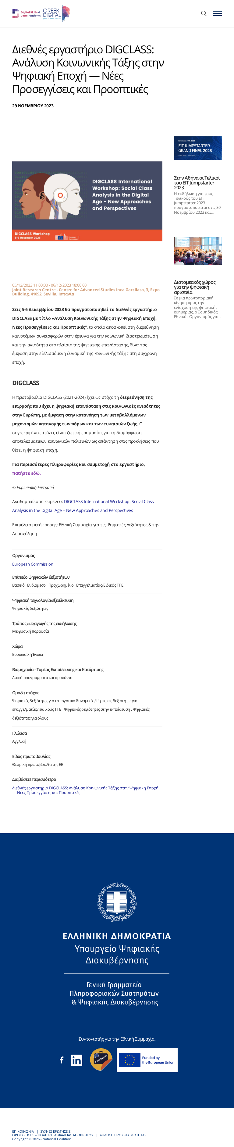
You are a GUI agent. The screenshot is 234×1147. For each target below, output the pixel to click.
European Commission (32, 564)
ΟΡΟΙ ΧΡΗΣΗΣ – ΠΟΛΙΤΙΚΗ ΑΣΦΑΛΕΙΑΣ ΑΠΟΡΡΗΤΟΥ (52, 1135)
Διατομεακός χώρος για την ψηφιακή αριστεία (194, 287)
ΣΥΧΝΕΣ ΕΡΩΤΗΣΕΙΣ (55, 1131)
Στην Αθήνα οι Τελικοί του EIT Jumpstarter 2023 (197, 182)
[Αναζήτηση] (204, 14)
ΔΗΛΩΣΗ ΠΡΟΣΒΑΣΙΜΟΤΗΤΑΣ (123, 1135)
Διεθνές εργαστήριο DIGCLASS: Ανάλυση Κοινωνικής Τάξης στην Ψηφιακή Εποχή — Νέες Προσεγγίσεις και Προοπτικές (85, 790)
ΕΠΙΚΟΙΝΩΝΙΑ (23, 1131)
